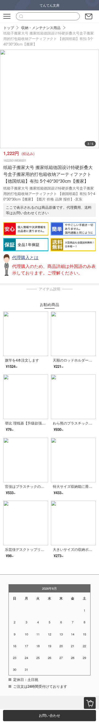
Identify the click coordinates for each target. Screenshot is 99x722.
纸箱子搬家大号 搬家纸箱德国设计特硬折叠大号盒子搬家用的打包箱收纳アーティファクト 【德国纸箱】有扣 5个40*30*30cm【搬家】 (48, 38)
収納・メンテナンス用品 (41, 27)
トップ (8, 27)
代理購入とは (25, 257)
